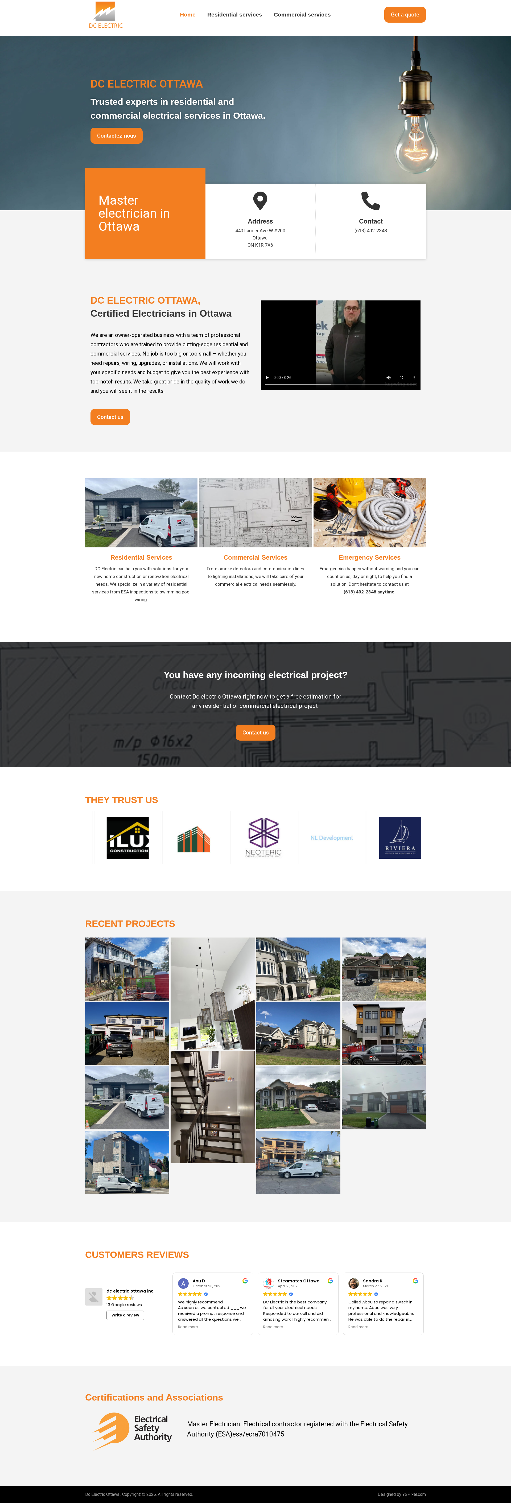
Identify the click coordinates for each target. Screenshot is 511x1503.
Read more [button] (196, 1327)
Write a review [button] (125, 1315)
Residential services (234, 14)
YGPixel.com (414, 1494)
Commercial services (302, 14)
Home (188, 14)
